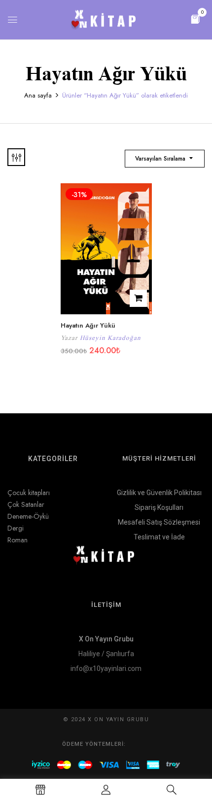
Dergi (15, 528)
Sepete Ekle (138, 298)
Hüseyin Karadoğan (110, 337)
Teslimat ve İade (159, 537)
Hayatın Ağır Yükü (88, 325)
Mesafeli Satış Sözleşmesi (159, 522)
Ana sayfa (38, 95)
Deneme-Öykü (28, 516)
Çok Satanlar (25, 504)
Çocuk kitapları (28, 493)
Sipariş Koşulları (159, 507)
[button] (195, 18)
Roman (17, 540)
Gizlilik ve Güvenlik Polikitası (159, 493)
